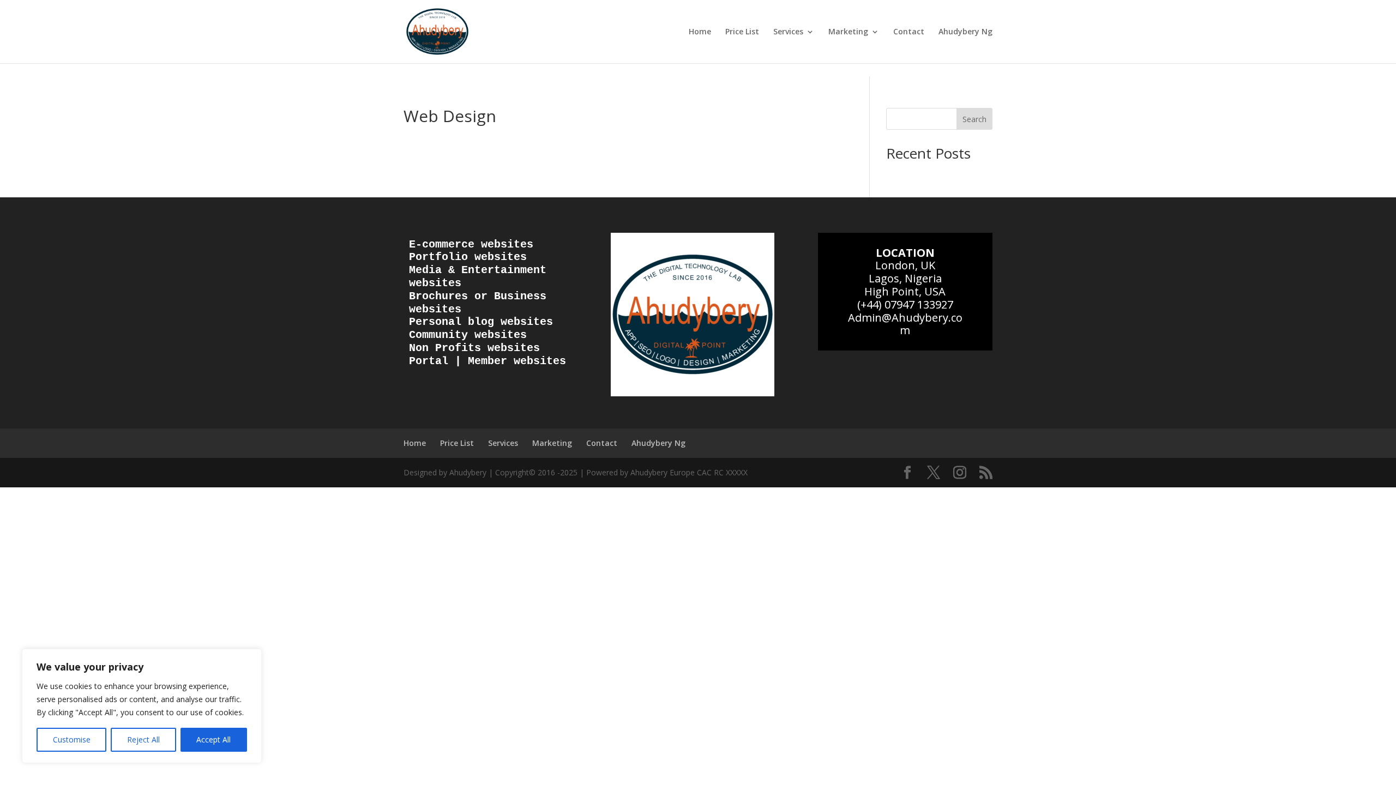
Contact (908, 32)
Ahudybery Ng (965, 32)
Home (700, 32)
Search (974, 119)
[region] (142, 706)
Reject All (143, 739)
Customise (72, 739)
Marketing (848, 32)
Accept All (213, 739)
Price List (742, 32)
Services (788, 32)
